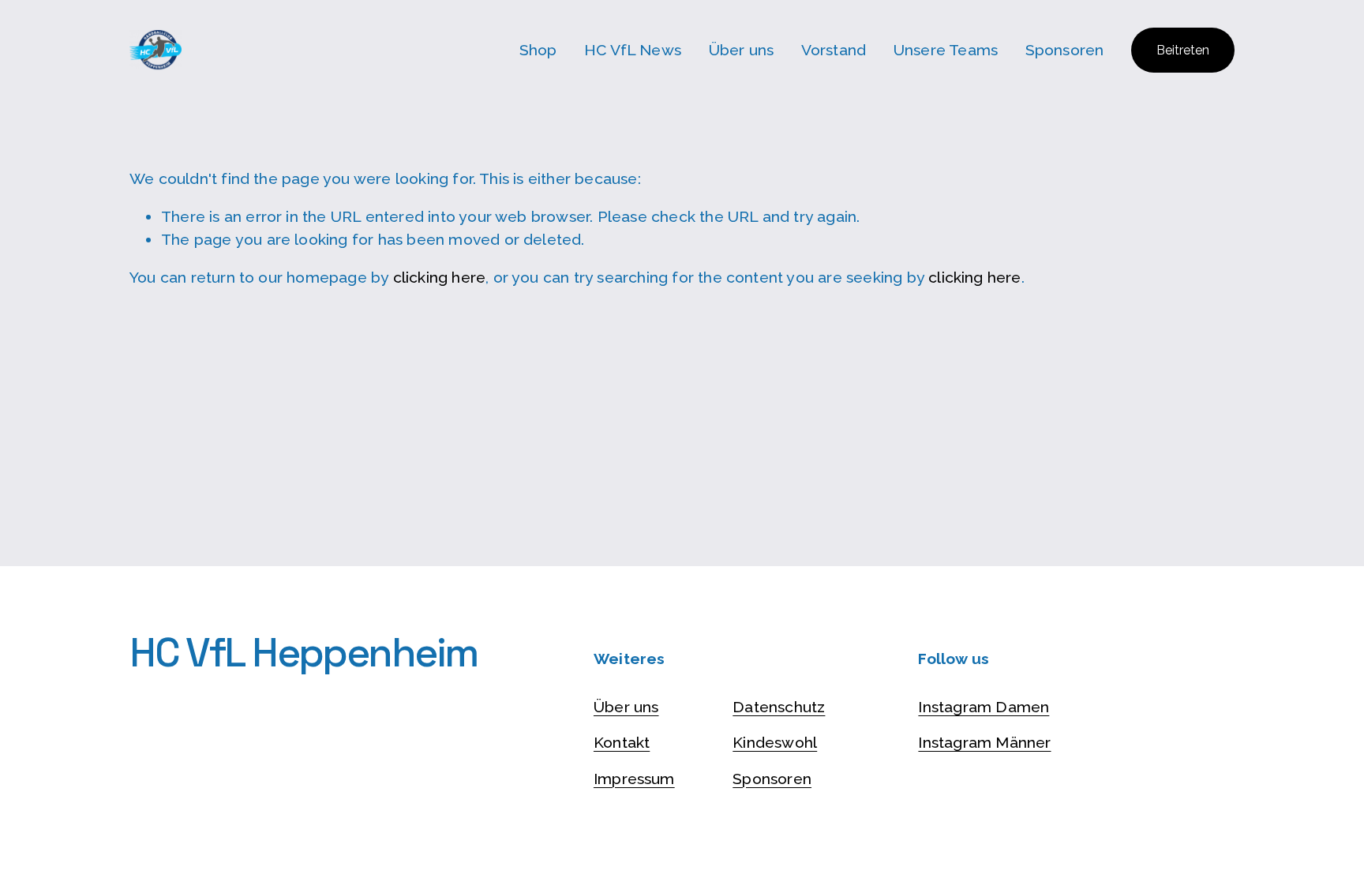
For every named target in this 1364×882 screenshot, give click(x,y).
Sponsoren (1064, 50)
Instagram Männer (984, 743)
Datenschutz (779, 707)
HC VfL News (632, 50)
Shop (538, 50)
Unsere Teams (946, 50)
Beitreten (1182, 50)
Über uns (741, 50)
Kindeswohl (775, 743)
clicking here (439, 277)
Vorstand (834, 50)
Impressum (634, 779)
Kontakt (622, 743)
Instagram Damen (983, 707)
